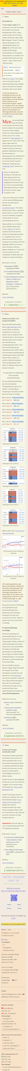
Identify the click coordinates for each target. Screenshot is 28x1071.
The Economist (7, 601)
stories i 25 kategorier (8, 1013)
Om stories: (5, 933)
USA (17, 880)
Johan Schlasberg (8, 297)
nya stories (8, 1008)
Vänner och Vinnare (7, 962)
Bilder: (6, 1037)
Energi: (6, 1070)
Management (7, 947)
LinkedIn (19, 908)
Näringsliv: (8, 1018)
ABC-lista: (4, 1011)
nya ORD (7, 1056)
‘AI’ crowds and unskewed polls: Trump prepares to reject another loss (14, 840)
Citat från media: (9, 1043)
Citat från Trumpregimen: (12, 1046)
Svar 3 (18, 70)
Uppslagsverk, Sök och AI (9, 972)
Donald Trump (7, 877)
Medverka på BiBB (6, 957)
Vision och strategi (7, 967)
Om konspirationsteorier (11, 271)
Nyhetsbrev (4, 983)
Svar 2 (6, 67)
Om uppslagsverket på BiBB (9, 970)
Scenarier (11, 880)
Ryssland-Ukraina (9, 950)
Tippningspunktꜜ (15, 138)
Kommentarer (5, 977)
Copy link (9, 904)
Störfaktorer (8, 717)
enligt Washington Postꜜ (14, 327)
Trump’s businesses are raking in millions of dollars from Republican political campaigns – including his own (14, 281)
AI (4, 945)
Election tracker (9, 702)
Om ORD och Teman (7, 935)
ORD (21, 3)
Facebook (9, 908)
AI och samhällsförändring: (12, 1067)
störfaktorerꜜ (17, 675)
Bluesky (19, 904)
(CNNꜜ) (4, 116)
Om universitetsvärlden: (12, 1029)
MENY (15, 5)
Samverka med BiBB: (7, 954)
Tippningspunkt (9, 266)
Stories (14, 3)
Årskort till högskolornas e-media (11, 994)
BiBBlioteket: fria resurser (10, 997)
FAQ (15, 980)
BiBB (13, 1)
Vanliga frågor (5, 980)
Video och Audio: (9, 1048)
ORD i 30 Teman (6, 1062)
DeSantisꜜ (10, 229)
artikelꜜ (12, 79)
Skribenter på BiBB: (9, 959)
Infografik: (7, 1040)
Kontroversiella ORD (18, 877)
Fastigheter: (8, 1026)
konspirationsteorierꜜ (9, 208)
